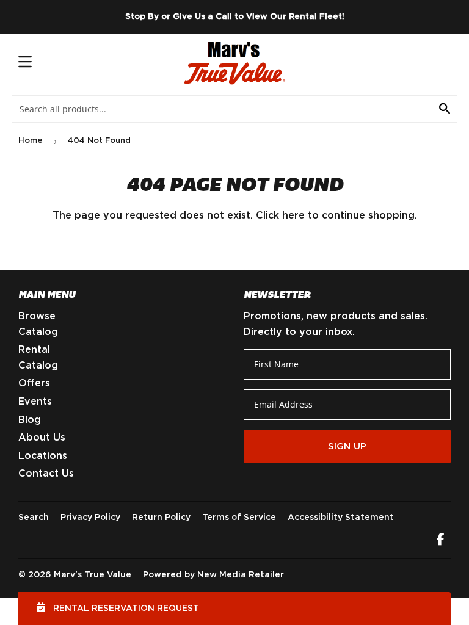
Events (35, 401)
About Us (41, 438)
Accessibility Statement (341, 517)
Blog (29, 420)
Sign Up (347, 446)
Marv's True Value (92, 575)
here (293, 215)
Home (30, 141)
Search (33, 517)
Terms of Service (239, 517)
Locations (42, 456)
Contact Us (46, 474)
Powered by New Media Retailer (213, 575)
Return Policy (161, 517)
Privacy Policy (90, 517)
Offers (34, 383)
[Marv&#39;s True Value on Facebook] (441, 541)
